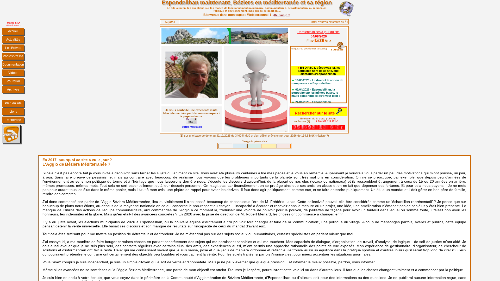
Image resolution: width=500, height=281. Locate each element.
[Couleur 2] (254, 146)
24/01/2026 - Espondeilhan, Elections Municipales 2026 (311, 101)
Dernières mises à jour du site (318, 32)
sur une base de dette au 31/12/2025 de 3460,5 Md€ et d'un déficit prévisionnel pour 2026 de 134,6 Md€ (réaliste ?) (254, 135)
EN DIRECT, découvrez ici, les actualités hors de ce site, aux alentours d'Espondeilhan (318, 68)
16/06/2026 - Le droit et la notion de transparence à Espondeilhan (317, 79)
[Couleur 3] (269, 146)
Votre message (192, 126)
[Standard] (225, 146)
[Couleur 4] (283, 146)
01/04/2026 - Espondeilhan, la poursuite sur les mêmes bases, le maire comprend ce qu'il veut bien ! (315, 90)
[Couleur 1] (239, 146)
